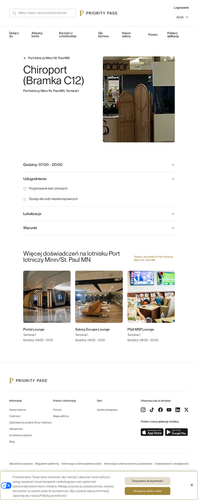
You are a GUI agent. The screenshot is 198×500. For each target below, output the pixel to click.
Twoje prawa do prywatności (147, 481)
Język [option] (180, 17)
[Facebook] (160, 409)
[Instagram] (143, 409)
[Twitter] (186, 409)
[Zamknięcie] (192, 485)
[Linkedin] (177, 409)
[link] (152, 432)
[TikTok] (151, 409)
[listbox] (182, 17)
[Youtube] (169, 409)
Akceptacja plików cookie (147, 491)
